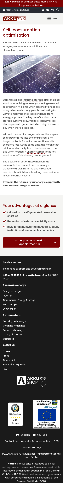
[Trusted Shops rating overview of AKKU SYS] (15, 414)
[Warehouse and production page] (46, 414)
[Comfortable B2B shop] (4, 10)
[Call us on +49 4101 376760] (43, 10)
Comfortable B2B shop (17, 9)
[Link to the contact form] (48, 10)
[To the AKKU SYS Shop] (31, 380)
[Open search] (57, 9)
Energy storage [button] (36, 151)
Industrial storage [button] (33, 100)
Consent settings (31, 447)
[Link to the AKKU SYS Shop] (53, 10)
